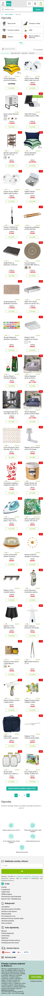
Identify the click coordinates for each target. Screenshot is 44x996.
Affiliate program (6, 894)
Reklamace (4, 938)
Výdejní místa (5, 892)
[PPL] (26, 952)
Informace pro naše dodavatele (11, 896)
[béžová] (8, 118)
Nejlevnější (24, 53)
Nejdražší (31, 53)
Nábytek (10, 37)
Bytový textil (11, 23)
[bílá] (5, 118)
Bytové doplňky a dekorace (34, 36)
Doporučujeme (5, 53)
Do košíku (11, 88)
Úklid (30, 30)
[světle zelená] (8, 666)
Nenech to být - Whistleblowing (11, 899)
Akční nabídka (9, 14)
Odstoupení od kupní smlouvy (10, 940)
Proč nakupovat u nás (8, 916)
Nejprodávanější (15, 53)
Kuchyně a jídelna (13, 30)
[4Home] (2, 14)
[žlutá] (5, 666)
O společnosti (5, 889)
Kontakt (3, 887)
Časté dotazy (5, 935)
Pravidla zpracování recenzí (10, 943)
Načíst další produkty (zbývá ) (22, 788)
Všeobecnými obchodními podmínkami (27, 876)
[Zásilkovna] (6, 952)
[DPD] (19, 952)
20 (24, 795)
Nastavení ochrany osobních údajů (12, 918)
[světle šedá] (16, 118)
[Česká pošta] (14, 952)
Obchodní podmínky (7, 921)
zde (23, 993)
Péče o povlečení (6, 923)
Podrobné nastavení (36, 981)
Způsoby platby (6, 914)
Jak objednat (5, 907)
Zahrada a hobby (34, 23)
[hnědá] (12, 118)
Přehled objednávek (7, 933)
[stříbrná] (26, 342)
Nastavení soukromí (7, 990)
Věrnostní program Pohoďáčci (10, 909)
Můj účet (4, 931)
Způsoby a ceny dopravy (9, 911)
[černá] (8, 157)
